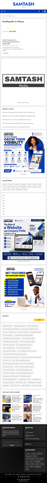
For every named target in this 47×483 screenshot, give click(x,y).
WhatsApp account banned (34, 382)
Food (4, 187)
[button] (4, 11)
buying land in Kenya (36, 332)
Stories (4, 189)
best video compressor (23, 332)
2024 (3, 200)
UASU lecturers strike (21, 382)
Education (16, 184)
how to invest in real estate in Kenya (20, 360)
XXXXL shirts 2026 (37, 385)
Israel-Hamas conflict (25, 376)
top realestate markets (8, 382)
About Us (33, 474)
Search (5, 316)
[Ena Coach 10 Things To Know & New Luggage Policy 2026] (6, 418)
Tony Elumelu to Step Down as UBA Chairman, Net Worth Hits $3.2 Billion (37, 420)
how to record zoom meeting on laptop (24, 366)
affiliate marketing (7, 326)
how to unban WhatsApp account (24, 370)
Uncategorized (19, 189)
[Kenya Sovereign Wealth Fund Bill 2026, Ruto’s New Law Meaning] (28, 408)
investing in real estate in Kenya (10, 376)
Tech (9, 189)
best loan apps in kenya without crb (11, 329)
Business (5, 184)
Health (8, 187)
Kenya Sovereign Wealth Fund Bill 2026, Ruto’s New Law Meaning (17, 123)
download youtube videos (28, 338)
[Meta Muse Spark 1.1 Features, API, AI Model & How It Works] (6, 408)
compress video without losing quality (23, 335)
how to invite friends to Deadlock (11, 363)
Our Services (23, 474)
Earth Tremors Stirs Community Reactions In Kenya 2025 (11, 42)
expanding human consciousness (10, 341)
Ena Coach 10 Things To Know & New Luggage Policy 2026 (16, 127)
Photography (23, 187)
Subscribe (45, 11)
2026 (3, 195)
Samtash (23, 4)
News (11, 31)
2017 (3, 214)
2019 (3, 208)
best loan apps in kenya (32, 326)
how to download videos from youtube (27, 351)
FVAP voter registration (8, 344)
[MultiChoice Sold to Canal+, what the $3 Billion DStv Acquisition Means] (28, 399)
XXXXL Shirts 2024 (15, 385)
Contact (28, 474)
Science (34, 187)
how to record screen (8, 366)
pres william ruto (37, 379)
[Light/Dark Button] (40, 11)
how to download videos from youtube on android (14, 354)
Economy (10, 184)
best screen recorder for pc (9, 332)
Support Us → (28, 444)
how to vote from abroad (9, 373)
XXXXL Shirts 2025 (26, 385)
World (14, 31)
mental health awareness (24, 379)
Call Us (27, 431)
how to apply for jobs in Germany (24, 344)
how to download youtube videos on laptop (31, 357)
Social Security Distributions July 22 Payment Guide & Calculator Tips (18, 112)
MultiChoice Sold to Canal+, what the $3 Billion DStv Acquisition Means (18, 116)
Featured (18, 474)
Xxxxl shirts (6, 385)
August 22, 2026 (14, 45)
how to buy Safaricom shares (23, 348)
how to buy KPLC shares (8, 348)
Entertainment (23, 184)
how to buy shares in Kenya (9, 351)
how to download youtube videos (11, 357)
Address (27, 437)
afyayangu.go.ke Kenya (19, 326)
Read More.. (5, 53)
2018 (3, 211)
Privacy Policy (38, 474)
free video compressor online (27, 341)
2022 (3, 206)
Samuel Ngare (6, 45)
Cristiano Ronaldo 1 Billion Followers (11, 338)
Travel (13, 189)
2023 (3, 203)
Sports (39, 187)
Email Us (27, 434)
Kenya (13, 187)
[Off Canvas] (2, 11)
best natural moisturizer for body (30, 329)
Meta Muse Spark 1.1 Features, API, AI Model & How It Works (16, 119)
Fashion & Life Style (37, 184)
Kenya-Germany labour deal (9, 379)
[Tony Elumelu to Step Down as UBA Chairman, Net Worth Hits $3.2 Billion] (28, 418)
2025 (3, 198)
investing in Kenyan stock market (25, 373)
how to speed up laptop (8, 370)
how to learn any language (27, 363)
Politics (29, 187)
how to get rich (6, 360)
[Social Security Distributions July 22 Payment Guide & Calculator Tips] (6, 399)
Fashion (29, 184)
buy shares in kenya (7, 335)
